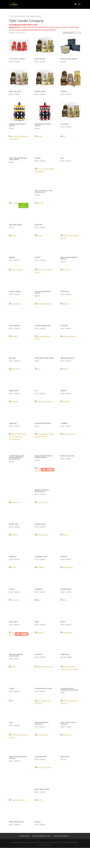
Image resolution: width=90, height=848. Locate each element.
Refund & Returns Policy (41, 836)
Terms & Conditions (61, 836)
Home (11, 16)
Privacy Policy (24, 836)
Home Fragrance (19, 16)
